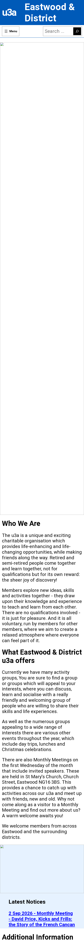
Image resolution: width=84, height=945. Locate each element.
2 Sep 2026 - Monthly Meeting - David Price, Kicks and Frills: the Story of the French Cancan (42, 919)
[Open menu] (10, 31)
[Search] (77, 31)
